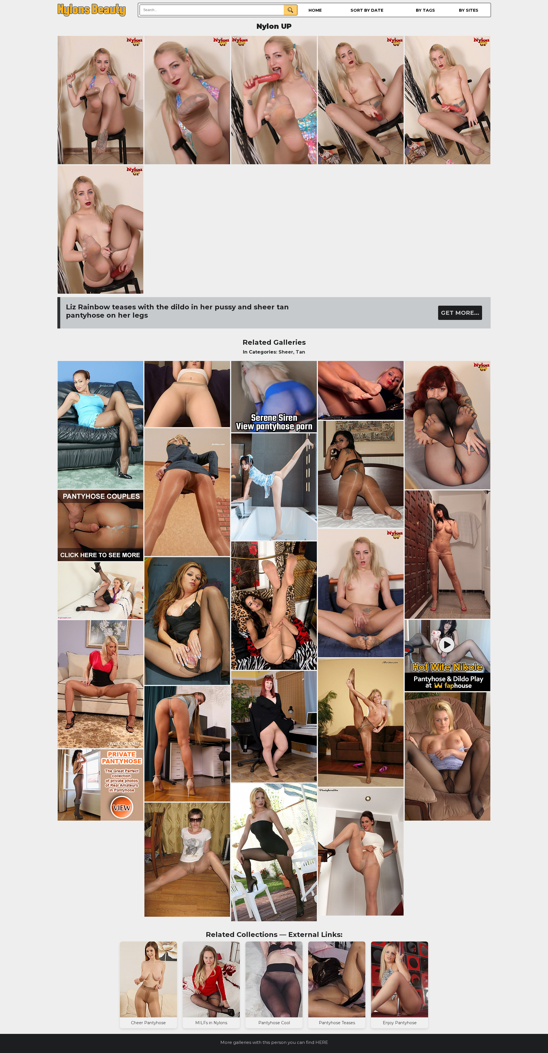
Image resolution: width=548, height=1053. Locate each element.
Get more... (460, 312)
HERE (321, 1042)
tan (300, 352)
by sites (468, 10)
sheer (286, 352)
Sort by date (366, 10)
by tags (425, 10)
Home (315, 10)
